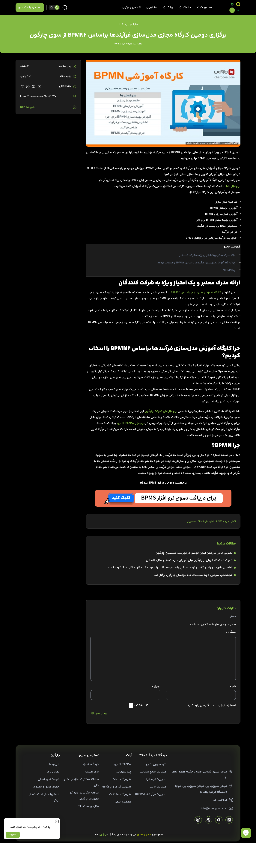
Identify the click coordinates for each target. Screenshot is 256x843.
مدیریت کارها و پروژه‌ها (117, 786)
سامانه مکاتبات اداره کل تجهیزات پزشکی (84, 795)
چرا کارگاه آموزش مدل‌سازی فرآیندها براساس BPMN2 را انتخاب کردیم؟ (196, 263)
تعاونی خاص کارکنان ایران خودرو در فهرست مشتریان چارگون (194, 553)
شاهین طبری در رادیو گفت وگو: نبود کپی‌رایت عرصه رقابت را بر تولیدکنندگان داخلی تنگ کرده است (170, 567)
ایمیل (156, 686)
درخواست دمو (27, 7)
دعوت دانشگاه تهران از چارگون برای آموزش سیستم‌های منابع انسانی (189, 560)
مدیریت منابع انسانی (153, 772)
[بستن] (56, 821)
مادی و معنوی (143, 834)
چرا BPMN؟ (229, 270)
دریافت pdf (27, 107)
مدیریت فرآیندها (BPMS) (150, 794)
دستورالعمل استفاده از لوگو (44, 797)
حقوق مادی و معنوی (46, 786)
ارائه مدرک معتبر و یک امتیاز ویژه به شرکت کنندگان (207, 255)
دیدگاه (231, 632)
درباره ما (54, 764)
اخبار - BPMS (222, 521)
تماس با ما (53, 772)
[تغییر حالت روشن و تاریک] (54, 7)
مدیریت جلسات (122, 779)
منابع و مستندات (88, 806)
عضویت (13, 834)
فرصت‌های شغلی (48, 779)
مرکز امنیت (92, 772)
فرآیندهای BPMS (206, 521)
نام (233, 686)
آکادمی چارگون (131, 7)
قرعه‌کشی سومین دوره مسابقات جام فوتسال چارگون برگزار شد (193, 575)
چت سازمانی (124, 772)
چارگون (133, 24)
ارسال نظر (101, 713)
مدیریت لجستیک (155, 779)
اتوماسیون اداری (155, 764)
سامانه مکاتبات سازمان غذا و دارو (81, 782)
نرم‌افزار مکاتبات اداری (131, 423)
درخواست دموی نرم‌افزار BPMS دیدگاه (163, 483)
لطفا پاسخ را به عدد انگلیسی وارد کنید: (211, 705)
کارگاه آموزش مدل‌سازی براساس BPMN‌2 (196, 292)
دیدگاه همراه (90, 764)
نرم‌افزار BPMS (231, 186)
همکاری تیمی (123, 802)
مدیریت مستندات (120, 794)
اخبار (233, 521)
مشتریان (151, 7)
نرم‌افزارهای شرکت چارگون (161, 411)
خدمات (187, 7)
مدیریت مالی (158, 786)
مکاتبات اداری (123, 764)
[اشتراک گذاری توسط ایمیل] (39, 86)
